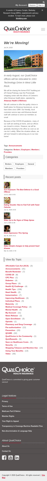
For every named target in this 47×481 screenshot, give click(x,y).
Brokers (17, 150)
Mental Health (11, 310)
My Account (10, 313)
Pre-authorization (13, 327)
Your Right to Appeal (10, 421)
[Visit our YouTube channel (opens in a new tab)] (10, 459)
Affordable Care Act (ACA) (17, 266)
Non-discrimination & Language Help (17, 431)
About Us (5, 446)
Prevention (10, 330)
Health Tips (10, 289)
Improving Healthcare (15, 298)
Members (35, 150)
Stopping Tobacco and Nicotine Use (21, 348)
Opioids (9, 321)
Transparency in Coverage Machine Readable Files (22, 426)
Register (33, 5)
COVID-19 (9, 275)
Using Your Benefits (14, 351)
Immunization (11, 295)
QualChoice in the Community (18, 336)
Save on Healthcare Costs (16, 342)
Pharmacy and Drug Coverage (18, 324)
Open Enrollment (12, 319)
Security (9, 345)
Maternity (9, 304)
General (31, 164)
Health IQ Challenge (14, 286)
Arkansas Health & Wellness (15, 101)
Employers (25, 150)
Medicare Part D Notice (11, 411)
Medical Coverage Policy (16, 307)
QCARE (8, 333)
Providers (8, 152)
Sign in (41, 5)
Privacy (5, 401)
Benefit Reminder (13, 272)
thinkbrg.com (21, 18)
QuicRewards (11, 339)
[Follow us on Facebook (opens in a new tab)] (4, 459)
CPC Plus (9, 277)
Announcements (15, 146)
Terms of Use (7, 406)
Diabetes (9, 280)
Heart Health (10, 292)
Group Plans (11, 283)
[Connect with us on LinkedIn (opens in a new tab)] (17, 459)
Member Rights (8, 416)
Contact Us (6, 451)
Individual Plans (12, 301)
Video (8, 354)
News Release (11, 316)
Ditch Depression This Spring (16, 233)
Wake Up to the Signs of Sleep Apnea (19, 220)
